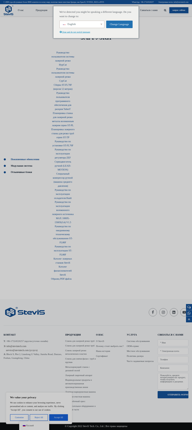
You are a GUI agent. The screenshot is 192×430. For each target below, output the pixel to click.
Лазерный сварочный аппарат (78, 375)
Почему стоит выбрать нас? (110, 346)
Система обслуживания (138, 341)
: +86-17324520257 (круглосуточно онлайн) (26, 341)
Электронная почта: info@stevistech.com (173, 2)
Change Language (119, 24)
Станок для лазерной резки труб (79, 341)
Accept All (58, 417)
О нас (21, 10)
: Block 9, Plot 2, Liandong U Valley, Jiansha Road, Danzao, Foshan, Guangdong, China (33, 356)
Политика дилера (135, 356)
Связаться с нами (149, 10)
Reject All (39, 417)
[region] (39, 408)
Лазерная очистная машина (77, 397)
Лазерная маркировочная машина (80, 392)
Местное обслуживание (138, 351)
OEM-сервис (133, 346)
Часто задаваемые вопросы (140, 361)
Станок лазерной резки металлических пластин (76, 352)
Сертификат (102, 356)
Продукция (41, 10)
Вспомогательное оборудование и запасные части (80, 408)
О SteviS (100, 341)
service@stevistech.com (17, 350)
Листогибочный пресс (75, 401)
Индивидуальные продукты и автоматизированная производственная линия (78, 383)
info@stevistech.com (16, 346)
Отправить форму (178, 395)
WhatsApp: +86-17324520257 (143, 2)
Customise (19, 417)
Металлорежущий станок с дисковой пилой (77, 369)
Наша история (103, 351)
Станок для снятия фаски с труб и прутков (80, 361)
